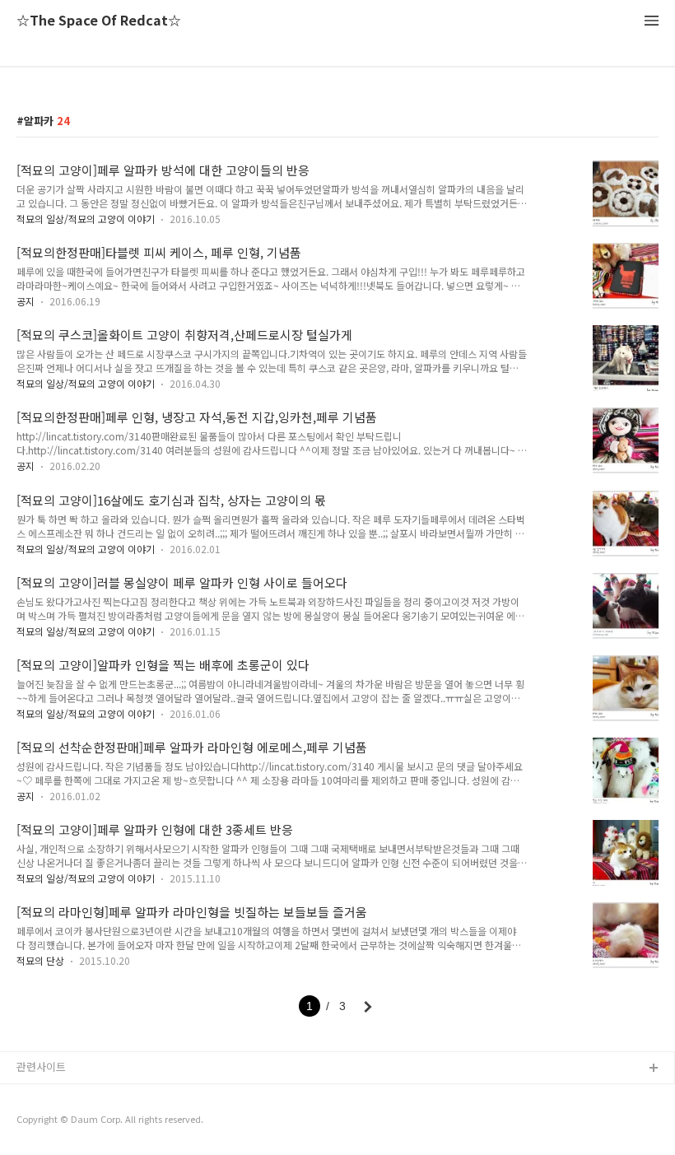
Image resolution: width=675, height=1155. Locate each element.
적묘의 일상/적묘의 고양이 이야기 (85, 219)
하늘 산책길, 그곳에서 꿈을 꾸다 (89, 1095)
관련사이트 (41, 1066)
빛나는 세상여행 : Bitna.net (80, 1121)
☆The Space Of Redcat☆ (98, 21)
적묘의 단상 (40, 960)
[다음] (368, 1006)
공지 (25, 301)
